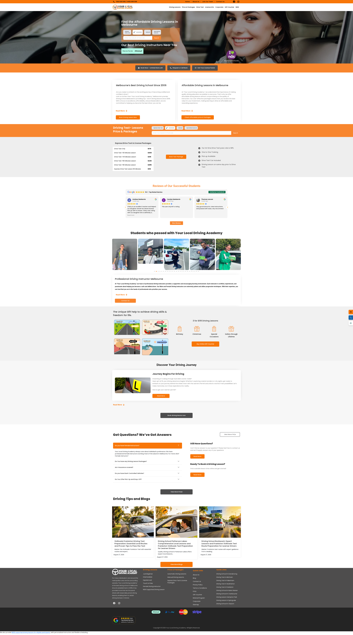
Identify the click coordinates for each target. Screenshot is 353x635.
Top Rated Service (127, 620)
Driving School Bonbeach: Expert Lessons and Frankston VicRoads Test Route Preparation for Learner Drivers (219, 543)
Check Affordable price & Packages (198, 117)
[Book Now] (351, 312)
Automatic (139, 32)
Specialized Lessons (157, 32)
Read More (161, 396)
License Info (209, 7)
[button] (227, 207)
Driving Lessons (175, 7)
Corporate (219, 7)
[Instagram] (238, 1)
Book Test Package (176, 157)
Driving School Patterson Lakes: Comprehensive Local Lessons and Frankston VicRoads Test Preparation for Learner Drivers (175, 545)
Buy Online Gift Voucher (205, 344)
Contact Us (125, 301)
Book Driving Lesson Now (128, 117)
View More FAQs (230, 434)
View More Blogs (176, 564)
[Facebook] (234, 1)
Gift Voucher (229, 7)
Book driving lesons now (177, 415)
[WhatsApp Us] (351, 323)
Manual (148, 32)
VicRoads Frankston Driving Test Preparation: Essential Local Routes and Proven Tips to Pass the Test (130, 543)
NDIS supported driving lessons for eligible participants (30, 632)
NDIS (237, 7)
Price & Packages (188, 7)
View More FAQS (176, 492)
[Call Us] (351, 317)
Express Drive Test (127, 32)
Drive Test (200, 7)
